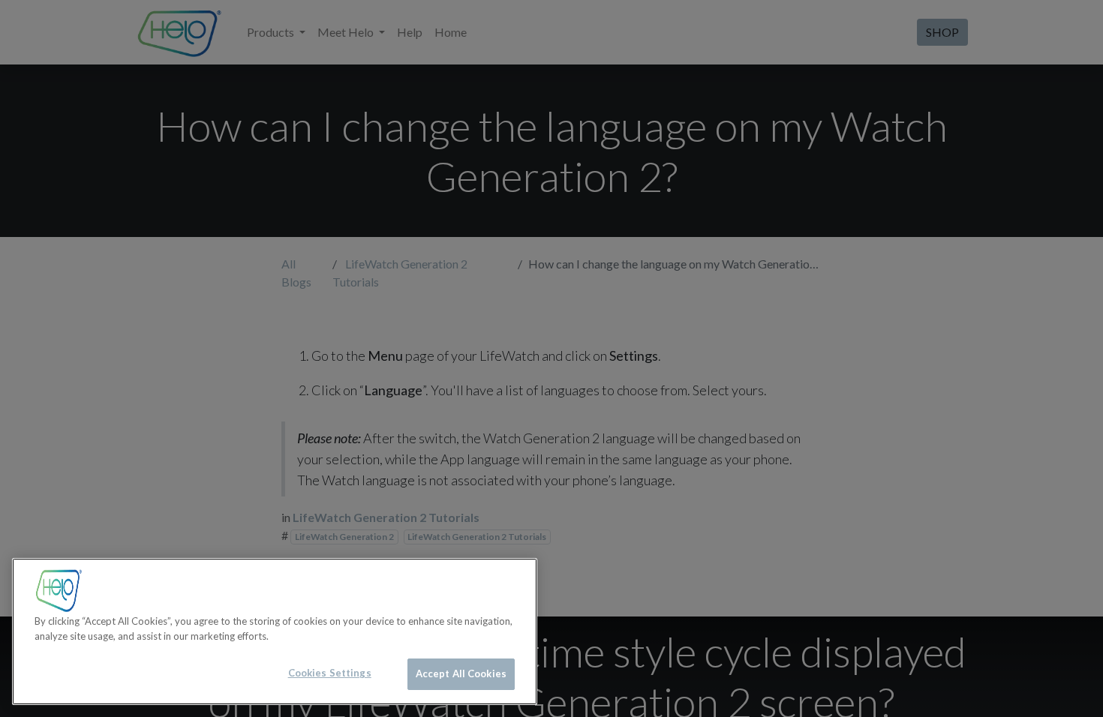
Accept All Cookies (461, 674)
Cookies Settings (329, 673)
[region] (274, 631)
